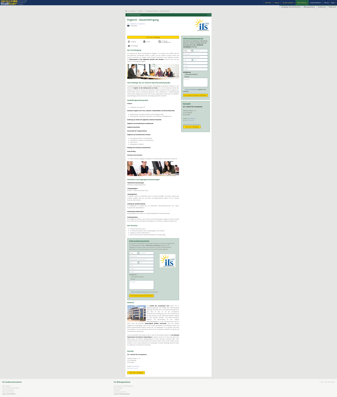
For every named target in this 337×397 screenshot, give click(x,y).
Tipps (333, 3)
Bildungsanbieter (309, 7)
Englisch (140, 11)
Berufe (326, 3)
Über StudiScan (6, 386)
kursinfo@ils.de (135, 366)
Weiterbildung (301, 3)
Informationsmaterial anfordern (191, 124)
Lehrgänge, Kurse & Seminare (291, 7)
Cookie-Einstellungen (8, 390)
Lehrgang (132, 11)
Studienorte (322, 7)
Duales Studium (288, 3)
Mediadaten (117, 390)
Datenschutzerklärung (137, 292)
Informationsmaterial (137, 277)
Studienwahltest (315, 3)
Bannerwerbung (118, 388)
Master (277, 3)
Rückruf (133, 279)
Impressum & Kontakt (8, 392)
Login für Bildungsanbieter (122, 394)
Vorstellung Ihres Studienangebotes (123, 386)
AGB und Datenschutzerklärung (10, 388)
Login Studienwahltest (9, 394)
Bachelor (268, 3)
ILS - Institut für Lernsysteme (136, 24)
